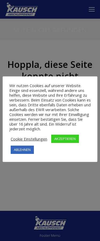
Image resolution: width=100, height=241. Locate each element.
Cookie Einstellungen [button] (29, 139)
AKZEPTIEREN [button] (65, 138)
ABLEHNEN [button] (22, 149)
